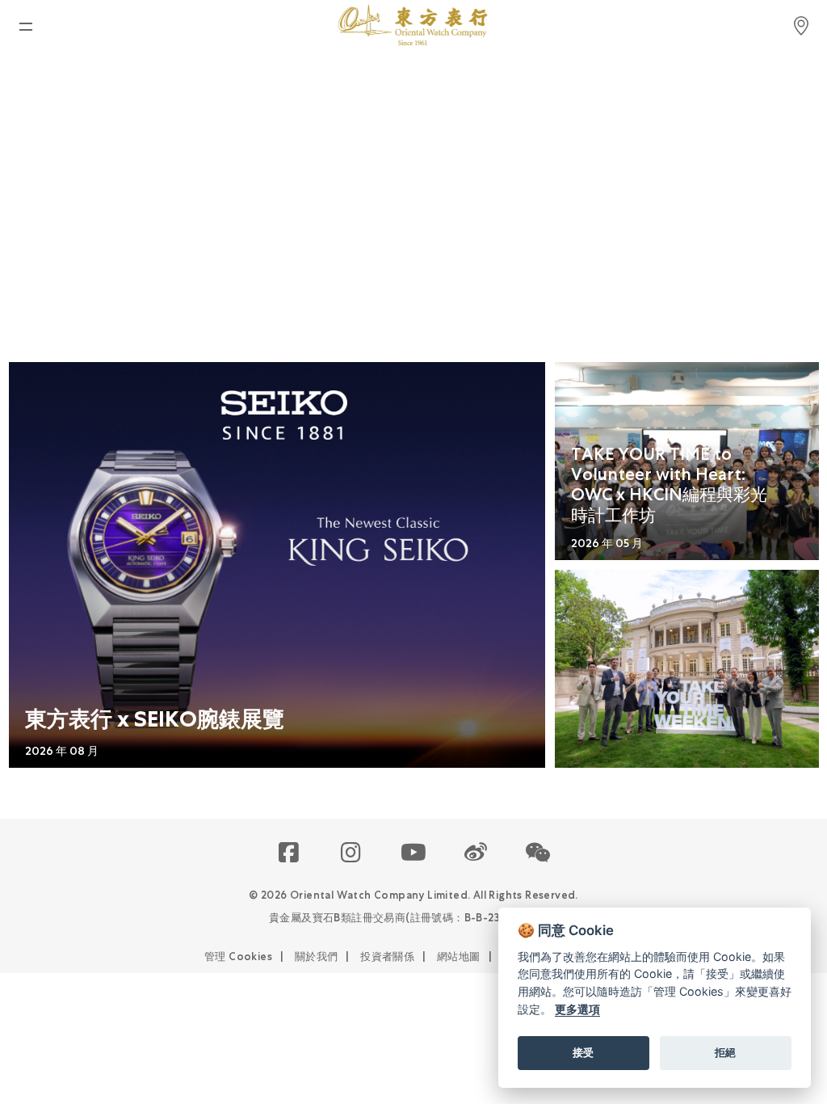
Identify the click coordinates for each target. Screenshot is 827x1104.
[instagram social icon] (352, 853)
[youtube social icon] (414, 853)
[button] (538, 853)
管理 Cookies (238, 956)
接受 (583, 1052)
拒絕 (725, 1052)
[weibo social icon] (476, 853)
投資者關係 (387, 956)
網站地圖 (459, 956)
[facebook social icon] (289, 853)
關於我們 (316, 956)
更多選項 (577, 1009)
